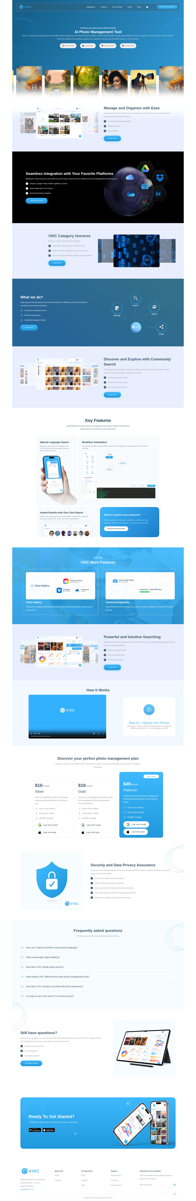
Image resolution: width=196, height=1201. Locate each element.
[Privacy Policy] (147, 7)
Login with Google (69, 45)
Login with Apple (89, 45)
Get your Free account (116, 529)
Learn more (112, 138)
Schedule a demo (129, 45)
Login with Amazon (109, 45)
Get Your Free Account (167, 7)
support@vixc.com (27, 1189)
